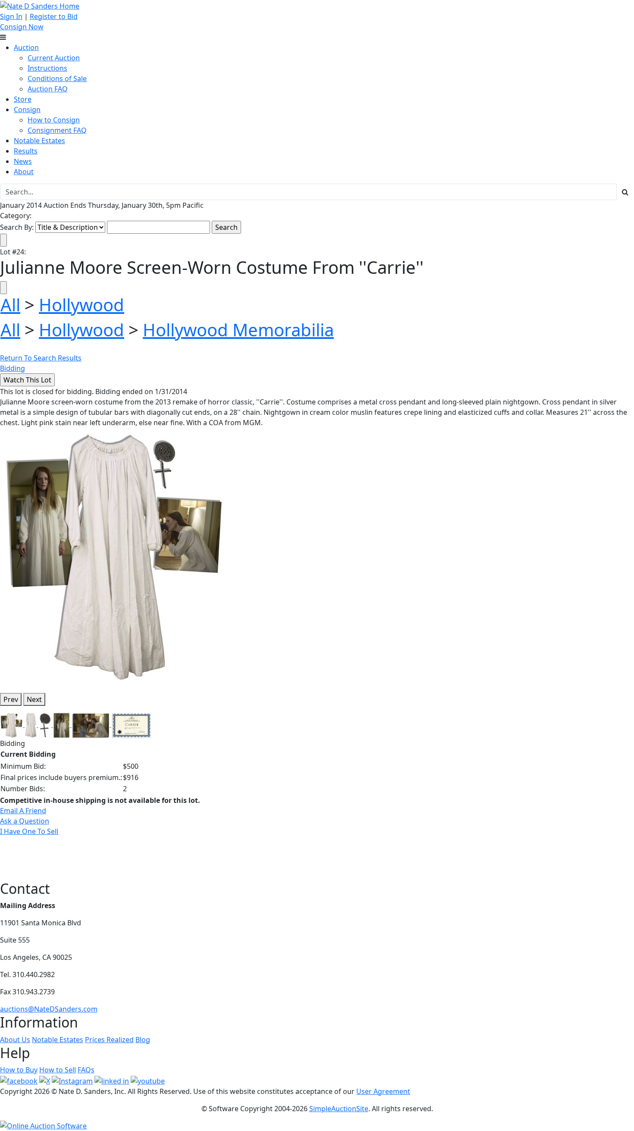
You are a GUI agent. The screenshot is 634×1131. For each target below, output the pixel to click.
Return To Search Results (41, 358)
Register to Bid (54, 16)
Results (26, 151)
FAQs (86, 1070)
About (24, 171)
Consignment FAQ (57, 130)
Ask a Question (24, 821)
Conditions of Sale (57, 78)
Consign (27, 109)
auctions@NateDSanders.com (48, 1009)
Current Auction (54, 58)
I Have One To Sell (29, 831)
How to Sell (57, 1070)
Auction (26, 47)
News (23, 161)
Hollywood (81, 304)
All (10, 304)
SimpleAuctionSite (338, 1108)
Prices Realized (109, 1039)
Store (22, 99)
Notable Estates (39, 140)
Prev (10, 699)
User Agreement (383, 1091)
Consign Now (22, 26)
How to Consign (54, 120)
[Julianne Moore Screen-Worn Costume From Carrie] (115, 556)
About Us (15, 1039)
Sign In (11, 16)
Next (34, 699)
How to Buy (19, 1070)
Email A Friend (23, 810)
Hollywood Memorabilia (238, 329)
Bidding (12, 368)
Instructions (47, 68)
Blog (142, 1039)
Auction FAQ (48, 89)
